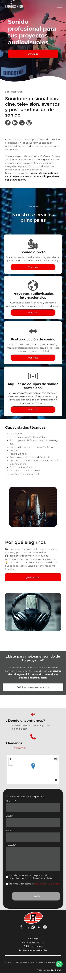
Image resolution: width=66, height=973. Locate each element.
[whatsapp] (33, 928)
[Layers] (55, 759)
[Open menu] (59, 6)
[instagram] (29, 123)
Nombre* (11, 801)
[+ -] (33, 769)
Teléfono (10, 830)
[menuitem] (33, 939)
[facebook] (8, 123)
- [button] (10, 763)
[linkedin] (15, 123)
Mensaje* (11, 845)
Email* (9, 815)
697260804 (20, 748)
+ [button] (10, 759)
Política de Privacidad (46, 883)
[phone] (22, 123)
